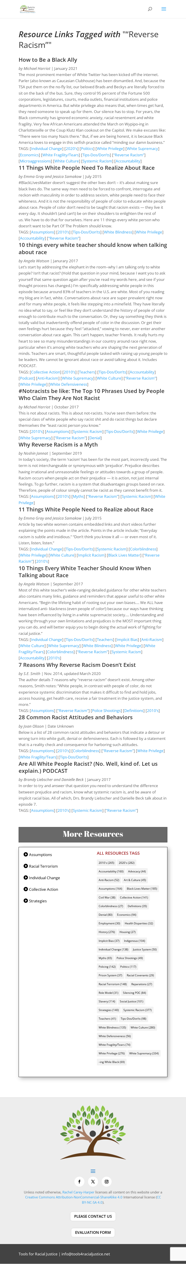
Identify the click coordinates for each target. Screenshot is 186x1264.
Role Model (108, 993)
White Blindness (118, 232)
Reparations (141, 984)
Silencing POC (134, 993)
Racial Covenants (140, 975)
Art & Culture (135, 880)
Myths (78, 496)
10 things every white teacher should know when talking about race (93, 248)
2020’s (71, 148)
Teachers (87, 372)
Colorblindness (143, 549)
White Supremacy (142, 148)
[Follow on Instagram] (107, 1182)
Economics (29, 154)
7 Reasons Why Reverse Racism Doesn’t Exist (77, 664)
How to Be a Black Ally (48, 59)
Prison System (110, 975)
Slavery (107, 1001)
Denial (94, 437)
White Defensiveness (68, 384)
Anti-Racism (47, 378)
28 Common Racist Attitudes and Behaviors (76, 717)
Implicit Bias (127, 639)
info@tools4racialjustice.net (85, 1254)
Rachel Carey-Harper (78, 1192)
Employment (109, 923)
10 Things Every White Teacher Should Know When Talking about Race (85, 571)
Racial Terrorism (43, 866)
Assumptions (42, 232)
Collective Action (45, 372)
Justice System (145, 949)
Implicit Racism (91, 555)
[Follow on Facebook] (79, 1182)
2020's (127, 863)
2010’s (63, 232)
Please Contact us (93, 1216)
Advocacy (137, 871)
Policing (107, 967)
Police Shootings (106, 710)
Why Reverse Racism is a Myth (58, 444)
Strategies (38, 900)
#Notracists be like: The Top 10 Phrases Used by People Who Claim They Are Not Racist (91, 394)
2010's (106, 863)
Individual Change (46, 148)
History (107, 932)
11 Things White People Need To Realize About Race (87, 167)
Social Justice (131, 1001)
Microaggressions (35, 161)
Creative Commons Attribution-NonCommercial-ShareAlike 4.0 (73, 1197)
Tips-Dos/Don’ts (96, 154)
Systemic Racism (97, 161)
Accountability (128, 161)
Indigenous (134, 941)
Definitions (133, 710)
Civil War (107, 897)
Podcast (27, 378)
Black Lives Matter (124, 555)
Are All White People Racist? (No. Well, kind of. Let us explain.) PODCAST (88, 767)
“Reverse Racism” (128, 154)
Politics (87, 148)
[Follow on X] (93, 1182)
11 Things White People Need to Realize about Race (86, 509)
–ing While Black (112, 1062)
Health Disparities (139, 923)
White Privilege (110, 148)
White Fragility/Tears (60, 154)
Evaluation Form (93, 1232)
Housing (128, 932)
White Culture (66, 161)
